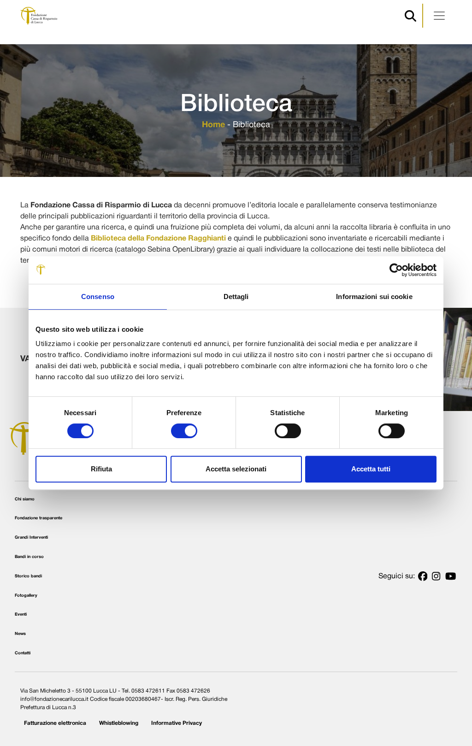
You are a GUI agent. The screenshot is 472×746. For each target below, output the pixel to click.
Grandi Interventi (31, 537)
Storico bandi (28, 576)
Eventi (21, 614)
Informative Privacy (176, 723)
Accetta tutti (370, 469)
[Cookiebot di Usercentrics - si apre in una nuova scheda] (396, 270)
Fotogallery (26, 595)
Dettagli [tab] (236, 296)
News (20, 634)
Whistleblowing (118, 723)
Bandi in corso (29, 557)
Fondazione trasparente (38, 518)
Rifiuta (101, 469)
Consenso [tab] (97, 296)
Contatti (22, 653)
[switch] (184, 430)
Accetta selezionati (236, 469)
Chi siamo (25, 499)
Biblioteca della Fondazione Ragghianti (158, 238)
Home (213, 125)
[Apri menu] (439, 16)
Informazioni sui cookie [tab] (374, 296)
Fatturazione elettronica (55, 723)
